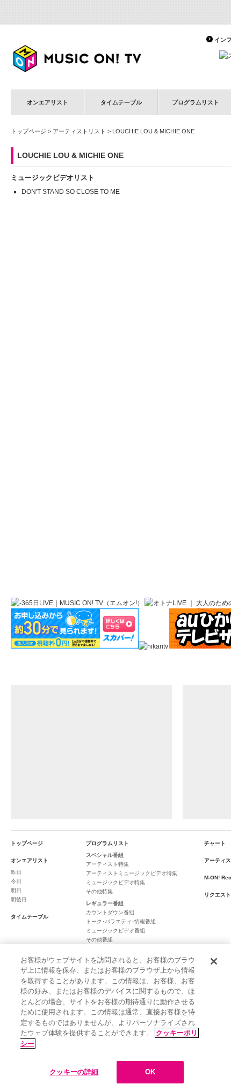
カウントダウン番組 (110, 912)
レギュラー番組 (105, 903)
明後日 (19, 899)
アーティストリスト (79, 131)
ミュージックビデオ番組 (115, 930)
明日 (16, 890)
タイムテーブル (121, 102)
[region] (115, 1018)
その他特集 (99, 891)
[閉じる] (214, 961)
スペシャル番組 (105, 855)
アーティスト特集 (107, 864)
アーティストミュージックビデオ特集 (131, 873)
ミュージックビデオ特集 (115, 882)
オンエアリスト (47, 102)
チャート (215, 843)
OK (150, 1072)
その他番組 (99, 940)
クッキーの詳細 (74, 1072)
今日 (16, 881)
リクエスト (217, 895)
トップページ (28, 131)
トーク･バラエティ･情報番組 (121, 921)
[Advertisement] (91, 752)
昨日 (16, 872)
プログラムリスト (107, 843)
